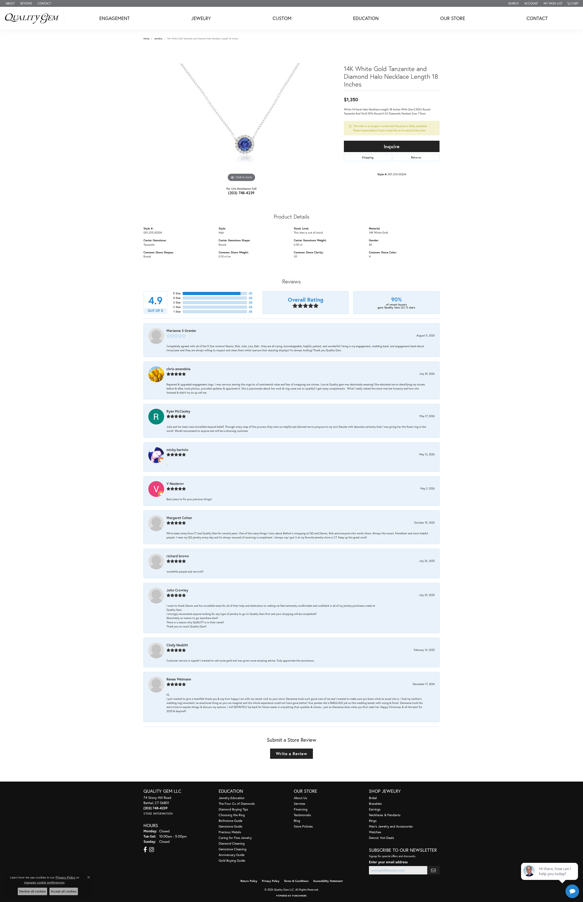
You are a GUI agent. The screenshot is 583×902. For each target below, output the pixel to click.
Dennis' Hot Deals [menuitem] (381, 838)
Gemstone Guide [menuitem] (230, 826)
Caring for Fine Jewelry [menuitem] (235, 838)
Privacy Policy (270, 881)
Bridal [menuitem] (373, 798)
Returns (416, 157)
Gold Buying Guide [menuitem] (232, 860)
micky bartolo (177, 449)
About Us (300, 798)
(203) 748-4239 (241, 192)
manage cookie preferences (44, 882)
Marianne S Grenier (181, 330)
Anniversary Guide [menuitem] (231, 855)
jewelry (158, 38)
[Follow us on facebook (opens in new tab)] (145, 849)
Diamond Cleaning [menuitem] (232, 843)
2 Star (177, 307)
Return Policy (248, 881)
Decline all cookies (32, 891)
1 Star (177, 311)
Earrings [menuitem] (375, 809)
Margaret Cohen (179, 517)
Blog (297, 820)
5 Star (177, 293)
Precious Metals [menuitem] (230, 832)
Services (299, 803)
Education (366, 18)
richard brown (177, 556)
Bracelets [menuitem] (375, 803)
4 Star (177, 298)
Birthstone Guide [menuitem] (230, 820)
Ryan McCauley (178, 411)
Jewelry (201, 18)
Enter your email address (388, 862)
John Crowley (177, 590)
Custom (282, 18)
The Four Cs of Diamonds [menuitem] (237, 803)
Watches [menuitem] (375, 832)
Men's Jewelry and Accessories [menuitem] (391, 826)
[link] (10, 3)
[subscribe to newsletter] (433, 870)
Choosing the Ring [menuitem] (232, 815)
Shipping (367, 157)
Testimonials (302, 815)
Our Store (452, 18)
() (250, 293)
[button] (513, 3)
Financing (300, 809)
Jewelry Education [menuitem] (232, 798)
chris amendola (178, 369)
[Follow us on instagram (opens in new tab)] (151, 849)
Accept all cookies (64, 891)
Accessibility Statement (328, 881)
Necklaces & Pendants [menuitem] (385, 815)
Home (146, 38)
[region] (241, 114)
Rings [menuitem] (373, 820)
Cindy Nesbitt (177, 645)
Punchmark (299, 895)
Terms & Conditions (296, 881)
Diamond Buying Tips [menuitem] (233, 809)
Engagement (114, 18)
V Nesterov (175, 483)
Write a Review (291, 753)
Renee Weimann (178, 679)
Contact (537, 18)
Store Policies (303, 826)
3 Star (177, 302)
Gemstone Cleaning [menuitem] (232, 849)
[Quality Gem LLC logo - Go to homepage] (33, 18)
